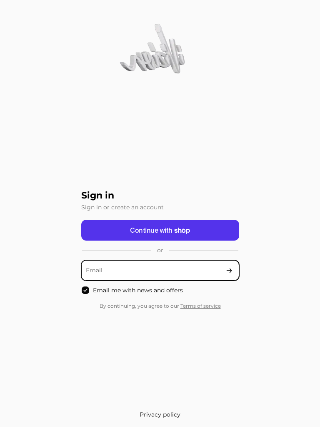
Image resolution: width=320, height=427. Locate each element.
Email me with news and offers (138, 290)
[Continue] (229, 270)
